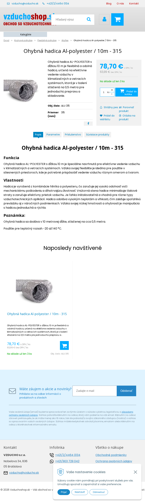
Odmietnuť (99, 492)
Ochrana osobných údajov (113, 461)
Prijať (64, 492)
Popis (38, 134)
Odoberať (126, 390)
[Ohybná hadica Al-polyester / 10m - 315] (24, 86)
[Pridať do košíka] (64, 345)
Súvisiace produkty (97, 134)
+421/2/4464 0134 (58, 3)
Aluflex (65, 40)
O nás (120, 3)
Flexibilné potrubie (46, 40)
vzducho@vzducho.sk (25, 3)
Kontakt (134, 3)
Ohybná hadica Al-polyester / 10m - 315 (37, 314)
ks (108, 92)
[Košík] (118, 19)
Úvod (6, 40)
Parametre (53, 134)
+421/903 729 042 (67, 461)
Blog (108, 3)
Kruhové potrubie (23, 40)
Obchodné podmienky (111, 455)
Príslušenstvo (73, 134)
